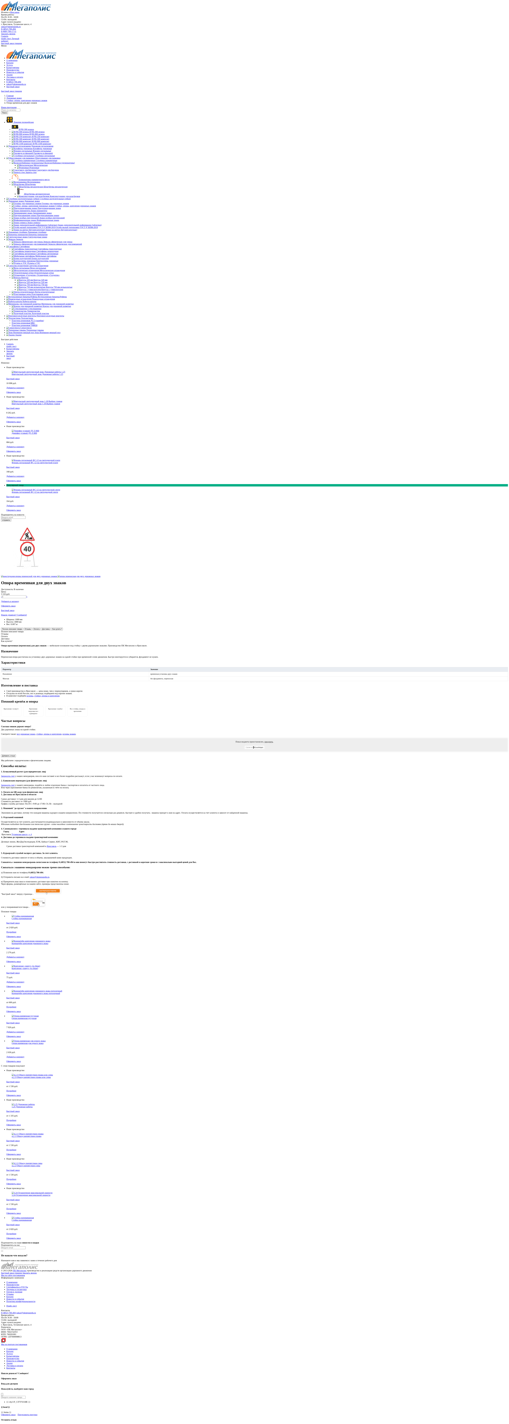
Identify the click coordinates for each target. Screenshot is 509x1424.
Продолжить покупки (27, 1415)
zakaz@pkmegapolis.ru (11, 26)
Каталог (10, 63)
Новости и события (15, 72)
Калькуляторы (12, 67)
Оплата (37, 629)
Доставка (46, 629)
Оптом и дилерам (14, 1292)
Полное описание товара (12, 629)
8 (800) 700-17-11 (8, 31)
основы (30, 696)
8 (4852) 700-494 (8, 29)
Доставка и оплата (14, 77)
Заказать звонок (8, 34)
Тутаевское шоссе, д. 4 (22, 834)
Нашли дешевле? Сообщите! (14, 615)
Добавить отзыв (8, 756)
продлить (268, 742)
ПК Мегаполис (20, 1270)
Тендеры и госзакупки (16, 1289)
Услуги (9, 65)
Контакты (10, 79)
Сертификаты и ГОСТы (17, 1287)
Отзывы (28, 629)
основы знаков (69, 734)
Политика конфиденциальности (20, 1301)
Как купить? (57, 629)
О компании (11, 60)
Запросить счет (8, 776)
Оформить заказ (8, 1415)
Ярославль (51, 846)
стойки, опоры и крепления (46, 696)
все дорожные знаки (26, 734)
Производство (12, 70)
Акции (9, 75)
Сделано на (249, 747)
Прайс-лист (11, 1306)
